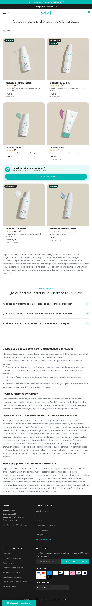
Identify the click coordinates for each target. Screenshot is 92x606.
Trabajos (39, 534)
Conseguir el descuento (75, 562)
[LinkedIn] (25, 525)
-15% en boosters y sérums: (38, 2)
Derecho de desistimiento (14, 568)
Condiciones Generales (12, 577)
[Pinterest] (13, 525)
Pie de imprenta (9, 586)
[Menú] (5, 13)
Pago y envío (8, 563)
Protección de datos (11, 572)
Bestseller (39, 520)
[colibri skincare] (46, 13)
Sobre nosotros (42, 530)
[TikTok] (21, 525)
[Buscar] (9, 13)
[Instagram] (8, 525)
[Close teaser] (37, 599)
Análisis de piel (42, 511)
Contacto (7, 553)
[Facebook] (4, 525)
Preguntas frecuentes (12, 558)
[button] (46, 304)
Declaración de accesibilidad (15, 582)
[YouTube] (17, 525)
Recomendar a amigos (45, 525)
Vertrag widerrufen (44, 539)
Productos (40, 516)
